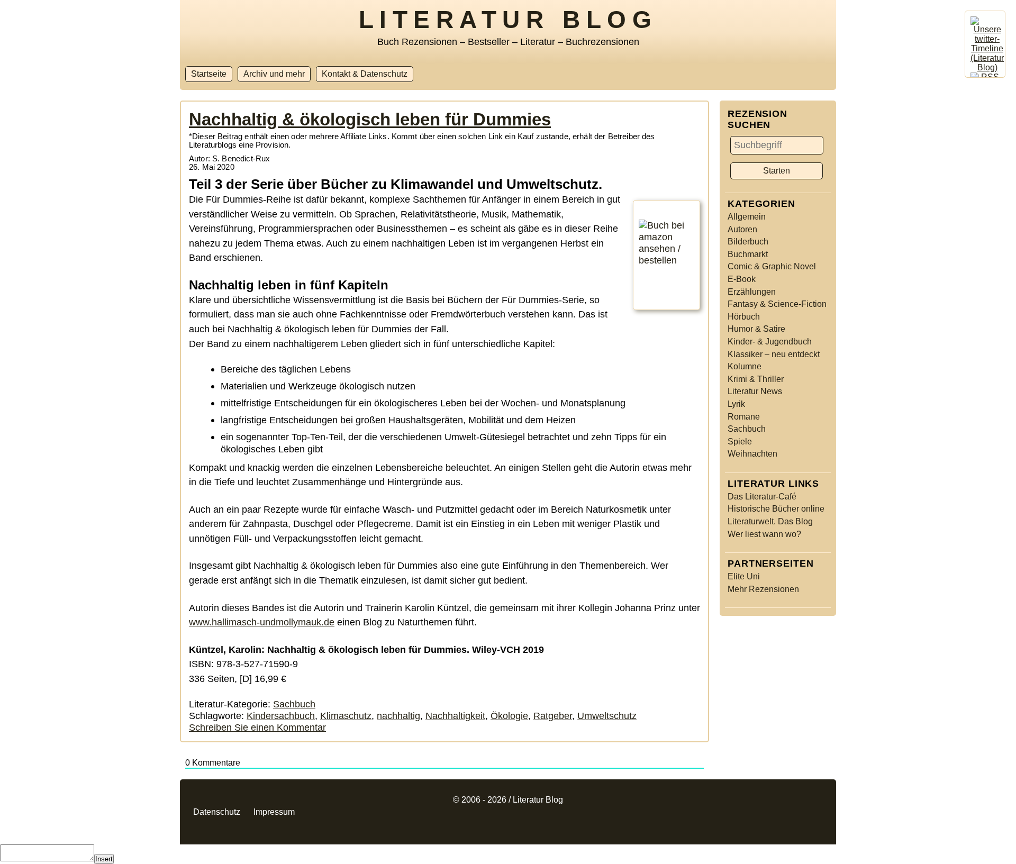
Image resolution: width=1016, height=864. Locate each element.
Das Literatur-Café (762, 496)
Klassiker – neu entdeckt (774, 354)
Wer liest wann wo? (764, 534)
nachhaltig (398, 715)
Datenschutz (216, 811)
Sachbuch (747, 428)
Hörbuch (744, 316)
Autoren (742, 229)
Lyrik (736, 403)
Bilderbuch (748, 241)
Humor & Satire (756, 328)
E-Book (742, 279)
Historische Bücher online (776, 508)
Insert (104, 859)
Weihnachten (752, 453)
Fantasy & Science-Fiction (777, 303)
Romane (744, 416)
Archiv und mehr (274, 73)
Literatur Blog (508, 19)
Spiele (740, 441)
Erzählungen (752, 291)
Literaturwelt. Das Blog (770, 521)
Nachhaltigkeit (455, 715)
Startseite (208, 73)
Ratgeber (552, 715)
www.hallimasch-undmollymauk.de (261, 621)
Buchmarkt (748, 254)
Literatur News (755, 391)
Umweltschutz (607, 715)
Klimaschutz (345, 715)
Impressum (274, 811)
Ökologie (509, 715)
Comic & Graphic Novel (772, 266)
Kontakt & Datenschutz (364, 73)
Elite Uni (744, 576)
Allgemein (747, 216)
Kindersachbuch (281, 715)
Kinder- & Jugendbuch (770, 341)
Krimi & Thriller (756, 379)
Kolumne (744, 366)
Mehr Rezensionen (763, 589)
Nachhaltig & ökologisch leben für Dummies (370, 119)
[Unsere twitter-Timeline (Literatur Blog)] (987, 67)
